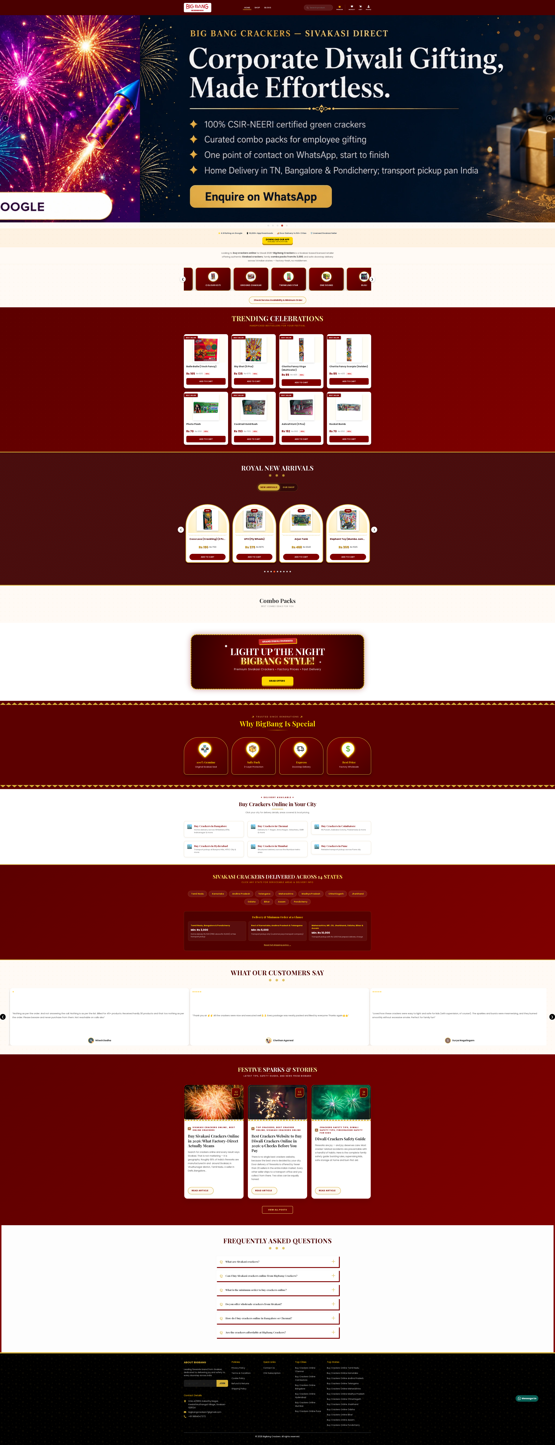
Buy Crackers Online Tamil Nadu (343, 1367)
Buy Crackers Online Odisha (341, 1409)
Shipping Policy (239, 1388)
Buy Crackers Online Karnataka (342, 1373)
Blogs (267, 7)
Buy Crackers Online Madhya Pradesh (346, 1393)
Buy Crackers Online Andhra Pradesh (345, 1378)
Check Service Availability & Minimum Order (278, 300)
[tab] (268, 225)
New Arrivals (268, 487)
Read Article (200, 1190)
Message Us (529, 1398)
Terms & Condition (241, 1373)
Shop (257, 7)
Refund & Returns (240, 1383)
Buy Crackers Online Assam (341, 1419)
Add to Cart (206, 381)
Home (247, 7)
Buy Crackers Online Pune (308, 1411)
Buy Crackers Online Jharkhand (342, 1404)
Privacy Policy (238, 1367)
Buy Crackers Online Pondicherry (343, 1425)
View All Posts (277, 1209)
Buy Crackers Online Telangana (343, 1383)
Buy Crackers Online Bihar (340, 1414)
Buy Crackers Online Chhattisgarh (344, 1399)
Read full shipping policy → (277, 945)
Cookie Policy (238, 1378)
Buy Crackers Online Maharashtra (344, 1388)
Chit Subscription (272, 1373)
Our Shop (289, 487)
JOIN (222, 1383)
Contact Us (269, 1367)
